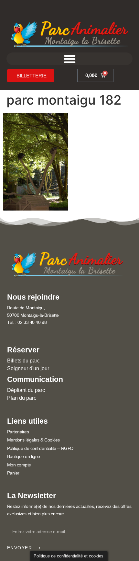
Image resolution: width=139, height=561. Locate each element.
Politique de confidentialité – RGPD (40, 448)
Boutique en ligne (23, 456)
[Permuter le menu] (69, 58)
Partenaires (18, 431)
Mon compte (19, 464)
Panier (13, 472)
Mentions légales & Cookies (33, 439)
